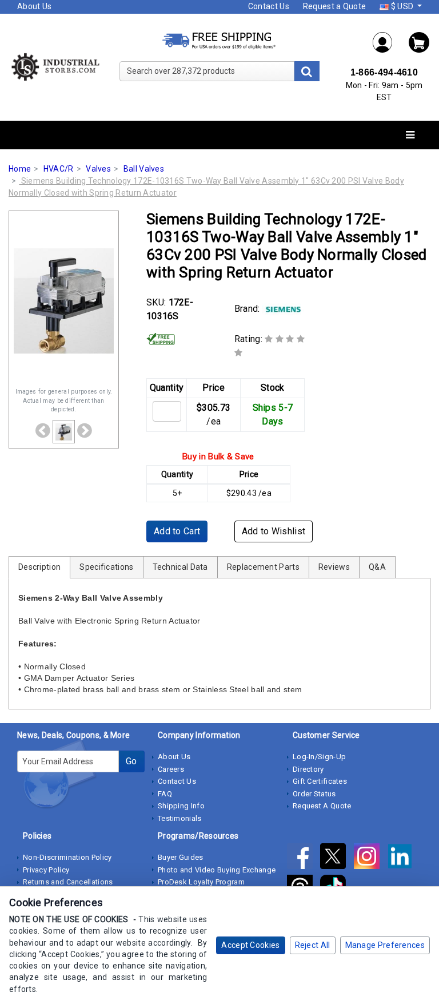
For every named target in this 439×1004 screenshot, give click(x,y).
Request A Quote (322, 805)
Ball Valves (143, 168)
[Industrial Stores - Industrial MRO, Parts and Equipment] (55, 66)
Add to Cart (177, 531)
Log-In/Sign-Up (319, 756)
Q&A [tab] (377, 567)
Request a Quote (334, 6)
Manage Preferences (385, 945)
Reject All (312, 945)
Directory (308, 769)
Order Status (314, 793)
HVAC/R (58, 168)
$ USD (402, 6)
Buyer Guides (180, 857)
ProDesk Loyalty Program (201, 882)
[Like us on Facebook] (303, 858)
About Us (34, 6)
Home (20, 168)
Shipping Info (181, 805)
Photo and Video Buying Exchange (217, 870)
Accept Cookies (250, 945)
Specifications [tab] (106, 567)
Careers (171, 769)
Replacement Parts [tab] (263, 567)
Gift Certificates (320, 781)
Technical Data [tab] (180, 567)
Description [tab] (39, 567)
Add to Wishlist (274, 531)
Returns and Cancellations (68, 882)
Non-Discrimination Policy (67, 857)
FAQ (165, 793)
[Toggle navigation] (410, 135)
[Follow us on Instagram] (370, 858)
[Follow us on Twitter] (336, 858)
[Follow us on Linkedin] (402, 858)
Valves (98, 168)
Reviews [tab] (334, 567)
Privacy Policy (46, 870)
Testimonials (180, 818)
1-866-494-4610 (384, 72)
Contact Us (268, 6)
